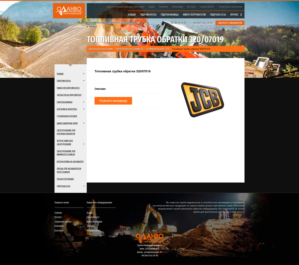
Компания (163, 6)
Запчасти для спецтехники (230, 6)
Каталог (58, 217)
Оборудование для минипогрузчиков (66, 153)
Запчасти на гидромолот (69, 95)
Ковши (90, 212)
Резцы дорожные (65, 179)
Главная (58, 212)
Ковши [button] (60, 73)
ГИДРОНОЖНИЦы (170, 14)
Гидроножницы (93, 230)
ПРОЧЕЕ (234, 14)
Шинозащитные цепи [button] (67, 123)
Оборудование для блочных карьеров (66, 132)
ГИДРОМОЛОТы (148, 14)
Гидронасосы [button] (63, 186)
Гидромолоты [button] (64, 80)
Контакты (191, 6)
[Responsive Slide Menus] (69, 10)
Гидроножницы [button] (64, 102)
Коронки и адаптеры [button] (67, 109)
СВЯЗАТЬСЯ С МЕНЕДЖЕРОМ (230, 22)
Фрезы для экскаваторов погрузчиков (69, 170)
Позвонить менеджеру (113, 101)
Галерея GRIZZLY (207, 6)
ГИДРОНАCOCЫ (218, 14)
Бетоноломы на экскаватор (70, 161)
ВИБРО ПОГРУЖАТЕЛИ (194, 14)
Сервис (151, 6)
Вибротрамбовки (94, 221)
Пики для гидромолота (68, 88)
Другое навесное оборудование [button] (65, 142)
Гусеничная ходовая (67, 116)
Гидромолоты (93, 217)
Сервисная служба (63, 221)
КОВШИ (132, 14)
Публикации (177, 6)
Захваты (90, 225)
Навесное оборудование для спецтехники (125, 6)
